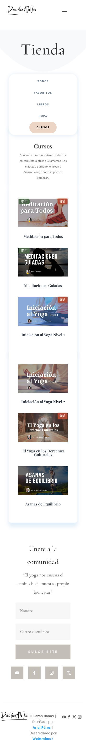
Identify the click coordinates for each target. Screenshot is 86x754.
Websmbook (43, 738)
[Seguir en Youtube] (17, 673)
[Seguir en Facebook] (34, 673)
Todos (43, 81)
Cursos (43, 127)
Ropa (43, 116)
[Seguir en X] (69, 673)
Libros (43, 104)
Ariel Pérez (41, 727)
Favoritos (43, 92)
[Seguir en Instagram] (51, 673)
